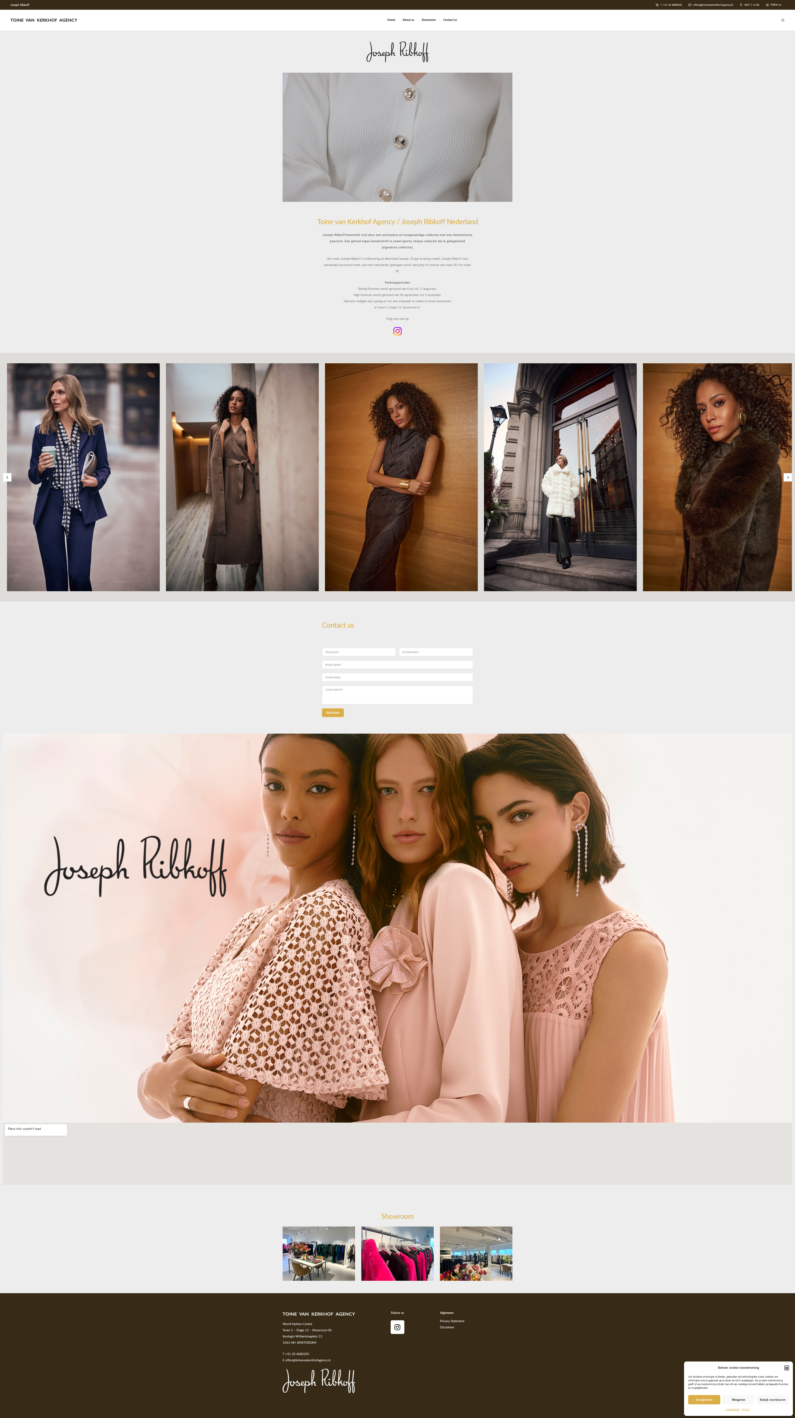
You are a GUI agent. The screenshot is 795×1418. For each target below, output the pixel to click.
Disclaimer (447, 1327)
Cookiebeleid (732, 1409)
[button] (787, 1368)
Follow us (776, 5)
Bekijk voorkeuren (773, 1400)
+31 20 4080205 (297, 1354)
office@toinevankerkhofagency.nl (713, 4)
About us (408, 20)
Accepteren (704, 1400)
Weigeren (738, 1400)
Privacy (746, 1409)
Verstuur (333, 713)
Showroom (429, 20)
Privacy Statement (452, 1321)
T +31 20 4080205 (671, 4)
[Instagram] (397, 1327)
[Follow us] (767, 5)
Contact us (450, 20)
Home (391, 20)
